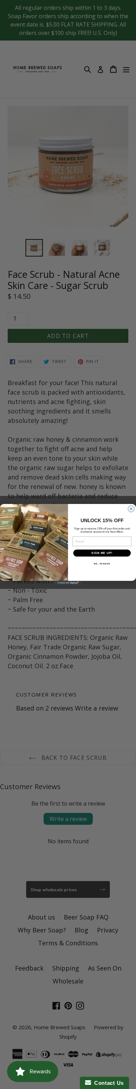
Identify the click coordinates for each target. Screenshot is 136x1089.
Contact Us (107, 1083)
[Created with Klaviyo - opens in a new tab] (68, 583)
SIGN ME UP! (102, 553)
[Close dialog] (131, 509)
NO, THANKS (102, 563)
